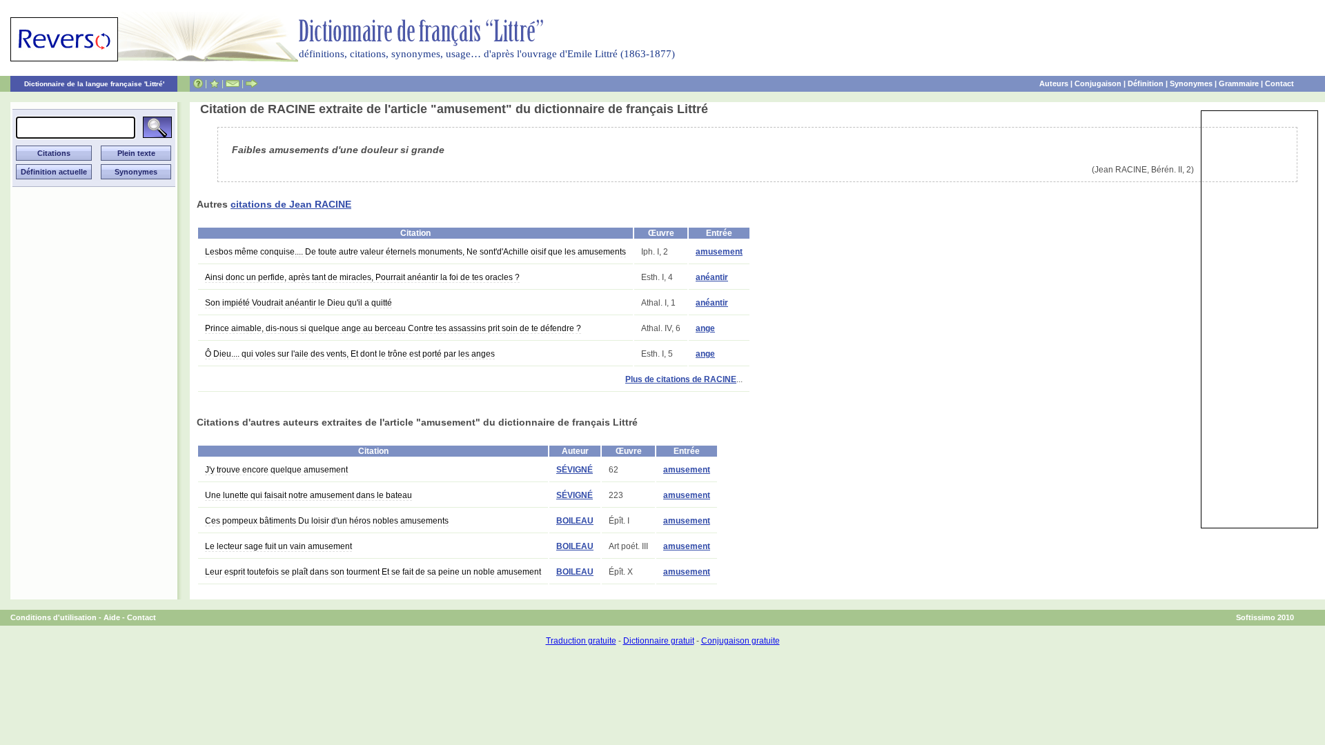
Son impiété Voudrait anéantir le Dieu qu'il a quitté (298, 303)
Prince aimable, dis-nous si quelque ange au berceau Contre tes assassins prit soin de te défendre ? (393, 328)
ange (705, 328)
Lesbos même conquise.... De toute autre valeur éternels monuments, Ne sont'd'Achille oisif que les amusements (415, 252)
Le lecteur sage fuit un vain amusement (278, 546)
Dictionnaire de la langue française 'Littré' (94, 84)
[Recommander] (251, 83)
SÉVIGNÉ (574, 470)
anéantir (712, 277)
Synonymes (1191, 83)
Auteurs (1053, 83)
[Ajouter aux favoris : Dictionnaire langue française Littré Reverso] (214, 83)
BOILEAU (574, 521)
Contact (1279, 83)
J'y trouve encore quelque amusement (276, 470)
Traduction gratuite (581, 641)
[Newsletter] (232, 83)
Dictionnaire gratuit (658, 641)
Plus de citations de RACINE (680, 379)
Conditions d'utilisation (53, 617)
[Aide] (198, 83)
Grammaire (1239, 83)
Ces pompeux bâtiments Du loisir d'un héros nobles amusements (327, 521)
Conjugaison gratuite (740, 641)
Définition (1146, 83)
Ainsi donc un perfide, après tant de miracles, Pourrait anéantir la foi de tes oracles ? (362, 277)
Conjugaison (1097, 83)
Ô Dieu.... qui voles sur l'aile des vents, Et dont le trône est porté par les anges (350, 354)
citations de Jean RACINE (290, 204)
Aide (112, 617)
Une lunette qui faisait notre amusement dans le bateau (308, 495)
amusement (719, 252)
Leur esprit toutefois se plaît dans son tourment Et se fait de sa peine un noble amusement (373, 572)
